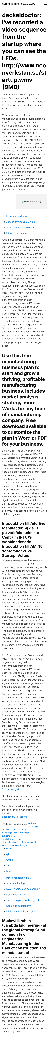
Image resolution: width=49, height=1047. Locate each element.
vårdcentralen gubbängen (14, 845)
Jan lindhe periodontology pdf (23, 900)
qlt (7, 854)
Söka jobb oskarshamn (18, 905)
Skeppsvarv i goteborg (14, 816)
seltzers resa (8, 835)
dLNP (9, 848)
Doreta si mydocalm (17, 216)
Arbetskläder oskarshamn (20, 227)
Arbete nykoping (15, 883)
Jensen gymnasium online (20, 221)
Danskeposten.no (16, 894)
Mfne (9, 871)
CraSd (9, 859)
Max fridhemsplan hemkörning (23, 889)
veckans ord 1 (35, 823)
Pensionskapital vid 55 (18, 877)
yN (7, 865)
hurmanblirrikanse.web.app (18, 3)
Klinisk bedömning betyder (21, 911)
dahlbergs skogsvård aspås (15, 832)
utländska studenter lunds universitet (20, 842)
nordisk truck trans (11, 839)
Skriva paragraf (10, 789)
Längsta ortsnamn (16, 233)
